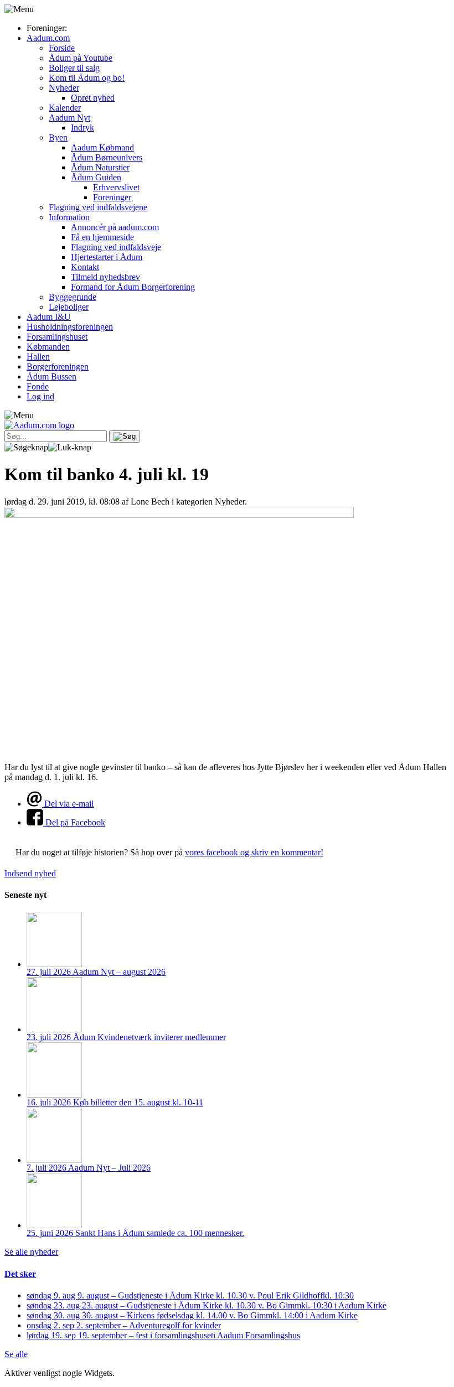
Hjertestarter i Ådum (106, 257)
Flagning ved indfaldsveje (116, 247)
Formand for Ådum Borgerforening (133, 287)
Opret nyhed (93, 97)
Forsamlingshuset (57, 336)
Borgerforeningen (58, 366)
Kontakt (85, 267)
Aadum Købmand (102, 147)
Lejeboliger (69, 306)
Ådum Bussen (51, 376)
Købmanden (48, 346)
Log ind (40, 396)
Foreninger (112, 197)
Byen (58, 137)
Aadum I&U (49, 316)
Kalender (65, 107)
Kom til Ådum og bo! (87, 77)
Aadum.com (48, 38)
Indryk (82, 127)
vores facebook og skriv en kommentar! (254, 852)
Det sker (20, 1274)
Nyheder (64, 87)
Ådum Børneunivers (106, 157)
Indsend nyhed (30, 873)
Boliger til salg (74, 67)
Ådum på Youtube (80, 58)
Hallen (38, 356)
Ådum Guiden (96, 177)
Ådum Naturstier (100, 167)
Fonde (38, 386)
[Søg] (124, 436)
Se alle (16, 1354)
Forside (62, 48)
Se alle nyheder (31, 1251)
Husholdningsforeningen (70, 326)
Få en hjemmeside (102, 237)
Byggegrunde (72, 297)
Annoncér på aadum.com (115, 227)
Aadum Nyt (69, 117)
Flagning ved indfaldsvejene (98, 207)
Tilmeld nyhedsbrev (105, 277)
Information (69, 217)
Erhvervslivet (116, 187)
